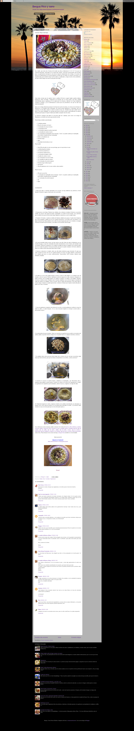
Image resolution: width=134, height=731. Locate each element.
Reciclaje (86, 77)
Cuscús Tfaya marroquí (91, 154)
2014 (87, 177)
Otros (85, 69)
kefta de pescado (76, 431)
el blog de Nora (61, 432)
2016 (87, 173)
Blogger (88, 720)
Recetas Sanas (87, 76)
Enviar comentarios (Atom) (47, 640)
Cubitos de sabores (45, 674)
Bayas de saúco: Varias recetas (48, 646)
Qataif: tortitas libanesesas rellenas (48, 667)
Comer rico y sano (87, 31)
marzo (88, 165)
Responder (40, 490)
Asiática (86, 46)
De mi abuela (87, 54)
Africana (86, 39)
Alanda (40, 504)
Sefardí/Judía (87, 89)
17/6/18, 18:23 (47, 515)
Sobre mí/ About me (49, 13)
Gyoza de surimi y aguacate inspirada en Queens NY (52, 695)
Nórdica (86, 67)
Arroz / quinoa (87, 44)
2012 (87, 180)
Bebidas (86, 47)
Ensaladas (86, 57)
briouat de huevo (47, 428)
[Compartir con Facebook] (56, 477)
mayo (88, 161)
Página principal (38, 13)
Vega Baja (86, 93)
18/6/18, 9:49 (54, 560)
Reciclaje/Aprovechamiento (90, 79)
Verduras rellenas (88, 96)
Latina (85, 61)
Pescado (86, 74)
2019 (87, 132)
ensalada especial (73, 428)
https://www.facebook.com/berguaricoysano (58, 441)
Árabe (41, 478)
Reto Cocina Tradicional (89, 82)
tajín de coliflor (43, 429)
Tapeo (85, 91)
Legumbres (86, 62)
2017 (87, 171)
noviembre (89, 138)
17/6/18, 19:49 (45, 526)
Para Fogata (87, 71)
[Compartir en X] (55, 477)
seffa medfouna (72, 426)
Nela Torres (41, 485)
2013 (87, 179)
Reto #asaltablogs (88, 81)
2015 (87, 175)
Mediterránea (87, 64)
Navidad (86, 66)
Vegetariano (53, 478)
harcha (67, 426)
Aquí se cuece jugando (43, 494)
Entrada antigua (76, 637)
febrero (88, 167)
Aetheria (40, 588)
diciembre (89, 136)
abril (88, 163)
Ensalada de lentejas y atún (47, 709)
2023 (87, 125)
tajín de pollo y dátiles (53, 429)
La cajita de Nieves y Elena (44, 535)
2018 (87, 134)
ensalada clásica (64, 428)
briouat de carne (56, 428)
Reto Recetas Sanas (88, 88)
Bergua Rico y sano (43, 6)
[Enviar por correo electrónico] (52, 477)
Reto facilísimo (87, 86)
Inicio (59, 637)
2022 (87, 127)
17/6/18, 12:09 (45, 504)
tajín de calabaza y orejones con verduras (50, 431)
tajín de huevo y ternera (66, 431)
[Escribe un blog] (53, 477)
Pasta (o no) (87, 72)
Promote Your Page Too (88, 34)
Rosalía (40, 576)
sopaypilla (40, 515)
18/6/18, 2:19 (53, 551)
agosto (88, 143)
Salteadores (43, 660)
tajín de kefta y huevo (65, 429)
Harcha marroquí (90, 159)
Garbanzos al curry (45, 702)
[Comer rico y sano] (84, 33)
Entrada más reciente (41, 637)
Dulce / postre (87, 56)
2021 (87, 129)
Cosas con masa (87, 51)
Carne (85, 49)
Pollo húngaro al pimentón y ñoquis (48, 688)
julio (88, 145)
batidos (41, 428)
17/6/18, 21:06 (55, 535)
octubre (88, 139)
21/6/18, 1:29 (43, 600)
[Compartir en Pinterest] (57, 477)
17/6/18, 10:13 (47, 485)
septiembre (89, 141)
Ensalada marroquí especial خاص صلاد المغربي (51, 681)
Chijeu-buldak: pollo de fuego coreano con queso (51, 653)
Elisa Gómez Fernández (43, 551)
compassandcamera (71, 720)
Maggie (40, 526)
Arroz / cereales (46, 478)
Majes (39, 609)
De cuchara (86, 52)
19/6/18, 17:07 (46, 588)
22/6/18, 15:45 (45, 609)
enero (88, 169)
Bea (39, 600)
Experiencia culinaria (88, 59)
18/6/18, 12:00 (46, 576)
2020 (87, 130)
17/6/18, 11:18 (53, 494)
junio (88, 147)
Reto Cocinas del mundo (89, 84)
